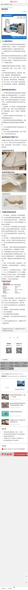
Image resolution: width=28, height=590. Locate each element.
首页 (2, 4)
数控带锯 (6, 4)
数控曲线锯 (7, 365)
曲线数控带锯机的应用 (16, 411)
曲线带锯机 (21, 363)
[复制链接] (14, 337)
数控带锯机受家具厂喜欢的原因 (11, 440)
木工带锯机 (7, 363)
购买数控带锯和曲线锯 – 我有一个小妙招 (13, 432)
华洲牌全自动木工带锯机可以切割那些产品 (14, 438)
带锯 (21, 365)
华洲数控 (7, 374)
